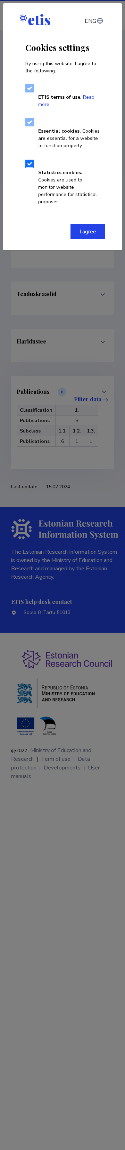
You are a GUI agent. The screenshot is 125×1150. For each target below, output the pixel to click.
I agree (88, 231)
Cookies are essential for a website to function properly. (69, 138)
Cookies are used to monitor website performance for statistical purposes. (67, 187)
